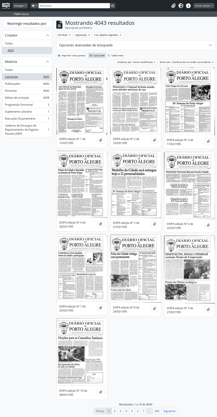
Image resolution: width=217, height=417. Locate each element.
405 (157, 411)
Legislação (27, 77)
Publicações (27, 84)
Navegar (19, 5)
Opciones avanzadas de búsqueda (86, 45)
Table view (117, 55)
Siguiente (169, 411)
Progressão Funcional (27, 105)
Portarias (27, 91)
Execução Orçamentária (27, 119)
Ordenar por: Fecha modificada (135, 62)
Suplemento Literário (27, 112)
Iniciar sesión (203, 5)
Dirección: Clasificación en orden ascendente (185, 62)
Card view (99, 55)
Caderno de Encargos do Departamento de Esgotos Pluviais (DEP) (27, 130)
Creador (11, 35)
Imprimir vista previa (73, 55)
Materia (11, 61)
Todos (9, 43)
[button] (173, 6)
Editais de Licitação (27, 98)
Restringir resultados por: (27, 23)
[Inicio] (7, 5)
